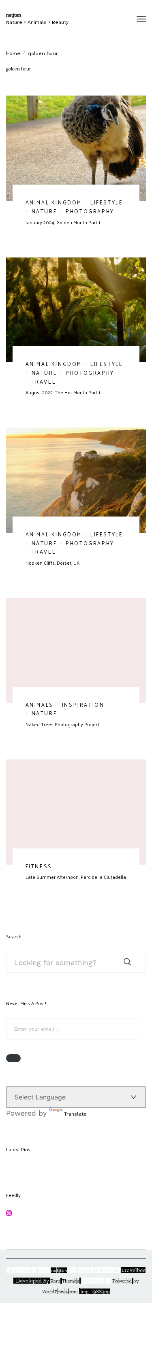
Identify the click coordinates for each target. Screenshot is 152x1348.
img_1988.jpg (95, 1291)
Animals (40, 704)
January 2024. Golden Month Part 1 (63, 222)
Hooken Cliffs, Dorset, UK (52, 562)
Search (13, 936)
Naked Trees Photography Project (63, 724)
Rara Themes (64, 1281)
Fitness (39, 866)
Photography (90, 211)
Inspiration (83, 704)
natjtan (13, 15)
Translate (75, 1114)
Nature (45, 211)
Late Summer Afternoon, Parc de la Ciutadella (76, 876)
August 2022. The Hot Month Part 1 (63, 392)
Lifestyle (106, 202)
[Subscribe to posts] (9, 1214)
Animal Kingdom (54, 202)
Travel (44, 381)
